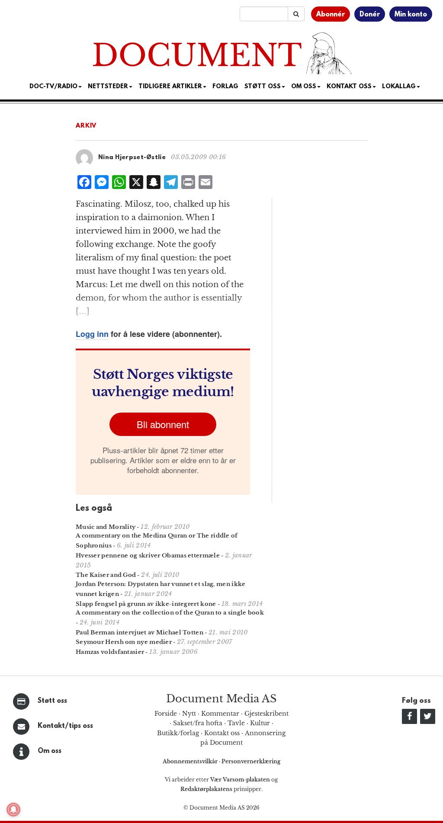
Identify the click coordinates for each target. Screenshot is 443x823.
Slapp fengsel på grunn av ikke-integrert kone (146, 604)
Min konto (411, 15)
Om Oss (303, 86)
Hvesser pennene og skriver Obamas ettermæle (148, 555)
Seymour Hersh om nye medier (124, 642)
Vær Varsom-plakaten (240, 779)
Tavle (236, 723)
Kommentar (220, 713)
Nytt (189, 713)
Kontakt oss (349, 86)
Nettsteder (108, 86)
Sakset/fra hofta (197, 723)
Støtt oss (52, 701)
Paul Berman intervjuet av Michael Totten (139, 632)
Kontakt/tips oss (65, 726)
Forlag (225, 86)
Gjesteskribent (266, 713)
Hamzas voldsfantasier (110, 652)
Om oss (49, 751)
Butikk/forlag (178, 733)
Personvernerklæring (251, 761)
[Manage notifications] (13, 810)
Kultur (260, 723)
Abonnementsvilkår (191, 761)
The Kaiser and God (106, 575)
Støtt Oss (262, 86)
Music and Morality (105, 527)
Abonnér (330, 15)
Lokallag (399, 86)
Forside (165, 713)
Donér (370, 15)
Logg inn (92, 333)
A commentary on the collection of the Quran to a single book (170, 612)
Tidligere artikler (170, 86)
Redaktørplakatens (206, 789)
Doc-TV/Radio (53, 86)
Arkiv (86, 126)
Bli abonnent (163, 424)
